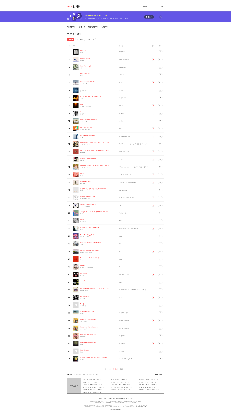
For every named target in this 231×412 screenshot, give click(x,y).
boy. (120, 251)
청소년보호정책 (119, 398)
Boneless (121, 113)
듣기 (153, 52)
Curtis (120, 297)
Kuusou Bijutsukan (124, 320)
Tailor (120, 205)
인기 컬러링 (71, 27)
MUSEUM (121, 52)
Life (120, 244)
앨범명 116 (91, 39)
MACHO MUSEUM (124, 274)
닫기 (160, 17)
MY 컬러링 (104, 27)
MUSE (121, 128)
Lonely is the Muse (124, 59)
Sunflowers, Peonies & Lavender (127, 182)
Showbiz (121, 351)
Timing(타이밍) (123, 213)
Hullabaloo (122, 343)
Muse (120, 236)
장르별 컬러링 (93, 27)
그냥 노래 (121, 159)
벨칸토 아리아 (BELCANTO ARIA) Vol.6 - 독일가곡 (132, 290)
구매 (160, 51)
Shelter (121, 121)
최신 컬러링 (82, 27)
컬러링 (77, 6)
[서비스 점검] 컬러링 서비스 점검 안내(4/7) (86, 374)
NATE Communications (116, 409)
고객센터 (131, 398)
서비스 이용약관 (102, 398)
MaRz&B (121, 105)
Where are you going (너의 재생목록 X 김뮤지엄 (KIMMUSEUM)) (134, 167)
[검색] (162, 6)
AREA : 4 (121, 75)
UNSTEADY (122, 98)
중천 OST (121, 336)
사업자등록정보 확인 (142, 405)
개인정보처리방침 (110, 398)
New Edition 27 (123, 190)
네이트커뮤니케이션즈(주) (96, 401)
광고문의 (126, 398)
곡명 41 (70, 39)
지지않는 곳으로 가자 (125, 174)
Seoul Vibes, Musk (124, 151)
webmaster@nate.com (141, 406)
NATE (69, 6)
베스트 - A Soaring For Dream (127, 359)
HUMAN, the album (124, 136)
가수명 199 (80, 39)
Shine (120, 267)
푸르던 (121, 82)
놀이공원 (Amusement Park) (126, 197)
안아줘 (121, 90)
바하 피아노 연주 (123, 313)
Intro (120, 282)
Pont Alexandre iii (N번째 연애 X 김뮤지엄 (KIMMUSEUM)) (134, 144)
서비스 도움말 (158, 374)
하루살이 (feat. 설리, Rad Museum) (128, 228)
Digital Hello (122, 67)
